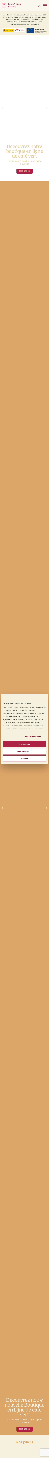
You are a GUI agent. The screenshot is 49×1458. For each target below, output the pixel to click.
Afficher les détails (33, 736)
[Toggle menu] (45, 5)
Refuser (24, 759)
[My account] (39, 6)
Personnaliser (23, 751)
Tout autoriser (24, 744)
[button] (2, 108)
